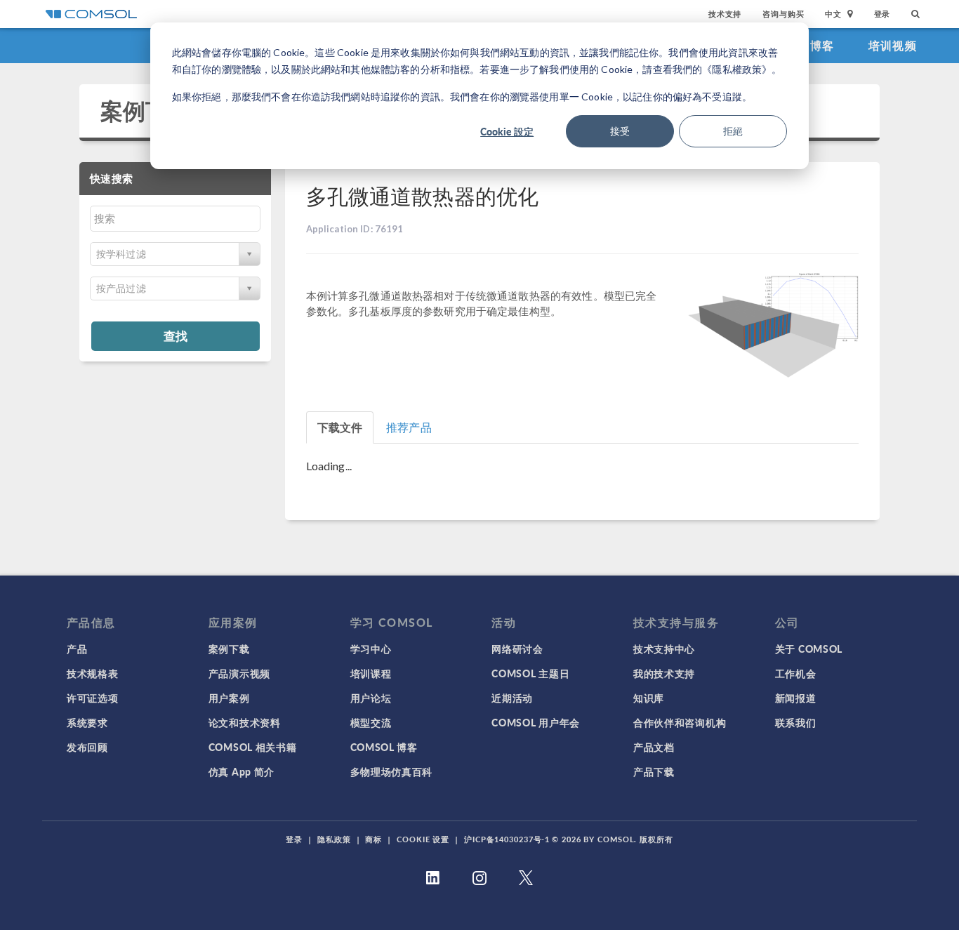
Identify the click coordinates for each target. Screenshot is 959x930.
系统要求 (87, 722)
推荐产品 (409, 427)
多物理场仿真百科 (391, 771)
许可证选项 (93, 698)
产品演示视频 (239, 673)
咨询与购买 (783, 13)
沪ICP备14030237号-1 (507, 839)
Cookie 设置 (423, 839)
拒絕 (733, 131)
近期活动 (512, 698)
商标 (373, 839)
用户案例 (229, 698)
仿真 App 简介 (242, 771)
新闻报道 (795, 698)
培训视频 (892, 45)
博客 (822, 45)
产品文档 (654, 747)
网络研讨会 (517, 649)
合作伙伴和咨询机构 (679, 722)
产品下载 (654, 771)
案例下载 (145, 110)
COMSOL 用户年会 (535, 722)
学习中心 (371, 649)
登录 (882, 13)
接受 (620, 131)
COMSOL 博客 (384, 747)
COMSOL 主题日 (530, 673)
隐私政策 (334, 839)
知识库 (648, 698)
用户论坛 (371, 698)
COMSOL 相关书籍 (253, 747)
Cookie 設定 (507, 131)
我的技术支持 (664, 673)
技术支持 (724, 13)
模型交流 (371, 722)
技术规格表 (93, 673)
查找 (175, 335)
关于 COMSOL (808, 649)
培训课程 (371, 673)
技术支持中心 (664, 649)
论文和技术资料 (245, 722)
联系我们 (795, 722)
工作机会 (795, 673)
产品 (77, 649)
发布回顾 (87, 747)
